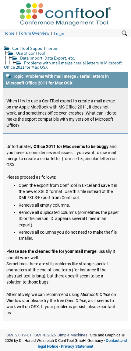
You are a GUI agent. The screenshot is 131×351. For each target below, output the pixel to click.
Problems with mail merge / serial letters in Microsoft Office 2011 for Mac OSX (63, 65)
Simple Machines (72, 335)
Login (59, 33)
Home (8, 33)
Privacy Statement (77, 346)
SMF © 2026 (45, 335)
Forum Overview (34, 33)
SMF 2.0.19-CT (19, 335)
